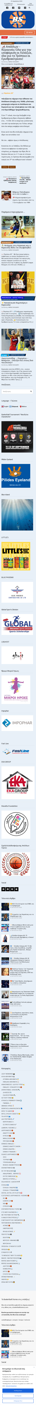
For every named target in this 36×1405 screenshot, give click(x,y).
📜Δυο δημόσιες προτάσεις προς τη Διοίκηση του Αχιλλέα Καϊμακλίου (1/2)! (21, 1014)
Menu (30, 32)
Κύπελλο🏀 (7, 1136)
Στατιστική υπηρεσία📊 (11, 1274)
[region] (18, 1385)
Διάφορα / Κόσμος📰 (9, 1128)
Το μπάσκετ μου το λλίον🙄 (11, 1255)
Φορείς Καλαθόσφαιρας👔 (10, 1263)
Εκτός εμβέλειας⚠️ (10, 1176)
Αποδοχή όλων (18, 1390)
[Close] (34, 1367)
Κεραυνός (12, 167)
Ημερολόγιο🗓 (8, 1228)
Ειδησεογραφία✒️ (9, 1095)
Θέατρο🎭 (6, 1237)
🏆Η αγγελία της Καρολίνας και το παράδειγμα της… (22, 915)
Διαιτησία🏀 (7, 1266)
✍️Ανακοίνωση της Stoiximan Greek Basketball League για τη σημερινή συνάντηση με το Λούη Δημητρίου (22, 993)
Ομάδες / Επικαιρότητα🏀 (12, 1087)
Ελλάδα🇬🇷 (5, 1185)
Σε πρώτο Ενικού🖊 (9, 1124)
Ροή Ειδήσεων (30, 4)
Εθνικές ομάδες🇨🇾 (8, 1144)
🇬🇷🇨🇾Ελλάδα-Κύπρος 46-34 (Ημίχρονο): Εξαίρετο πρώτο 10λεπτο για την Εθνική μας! (20, 960)
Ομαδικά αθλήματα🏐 (11, 1082)
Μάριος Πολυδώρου (13, 61)
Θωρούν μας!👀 (8, 1122)
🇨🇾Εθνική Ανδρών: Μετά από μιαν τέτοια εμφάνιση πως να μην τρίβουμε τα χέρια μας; (21, 926)
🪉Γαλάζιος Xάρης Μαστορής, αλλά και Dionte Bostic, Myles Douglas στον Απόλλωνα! (22, 1056)
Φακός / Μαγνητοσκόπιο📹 (11, 1258)
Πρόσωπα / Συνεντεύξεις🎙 (11, 1246)
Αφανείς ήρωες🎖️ (7, 1106)
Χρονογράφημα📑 (8, 1277)
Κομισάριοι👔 (8, 1269)
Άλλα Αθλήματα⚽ (8, 1076)
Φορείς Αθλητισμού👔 (9, 1261)
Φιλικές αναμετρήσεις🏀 (12, 1165)
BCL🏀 (5, 1198)
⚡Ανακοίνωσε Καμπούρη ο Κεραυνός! (14, 303)
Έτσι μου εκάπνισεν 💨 (9, 1212)
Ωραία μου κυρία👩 (8, 1282)
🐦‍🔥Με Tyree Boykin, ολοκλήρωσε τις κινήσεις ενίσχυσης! (21, 982)
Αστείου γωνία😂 (7, 1098)
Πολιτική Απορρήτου (11, 1386)
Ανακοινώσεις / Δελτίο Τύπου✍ (12, 297)
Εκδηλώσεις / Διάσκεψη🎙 (10, 1182)
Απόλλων (4, 167)
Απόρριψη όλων (18, 1401)
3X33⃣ (5, 1157)
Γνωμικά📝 (7, 1103)
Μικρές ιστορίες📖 (10, 1179)
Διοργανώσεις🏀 (7, 242)
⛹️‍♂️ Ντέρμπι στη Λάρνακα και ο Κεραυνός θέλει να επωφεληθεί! (16, 246)
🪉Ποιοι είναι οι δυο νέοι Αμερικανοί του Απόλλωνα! (19, 1045)
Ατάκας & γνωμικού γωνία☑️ (11, 1100)
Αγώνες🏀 (5, 355)
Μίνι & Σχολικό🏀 (9, 1138)
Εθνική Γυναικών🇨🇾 (10, 1152)
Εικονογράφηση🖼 (8, 1168)
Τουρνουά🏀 (7, 1159)
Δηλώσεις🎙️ (7, 1092)
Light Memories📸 (8, 1074)
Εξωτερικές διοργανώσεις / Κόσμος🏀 (15, 1195)
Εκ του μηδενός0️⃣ (8, 1171)
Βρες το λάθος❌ (7, 1111)
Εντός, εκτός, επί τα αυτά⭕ (11, 1193)
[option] (22, 37)
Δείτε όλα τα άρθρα (19, 194)
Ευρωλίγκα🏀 (7, 1206)
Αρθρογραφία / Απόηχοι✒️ (10, 1090)
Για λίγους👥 (5, 1116)
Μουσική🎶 (7, 1243)
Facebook (7, 8)
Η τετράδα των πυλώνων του (8, 4)
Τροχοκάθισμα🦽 (7, 43)
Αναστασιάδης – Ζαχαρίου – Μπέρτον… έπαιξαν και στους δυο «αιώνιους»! (17, 360)
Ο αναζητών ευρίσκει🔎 (10, 1217)
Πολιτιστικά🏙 (6, 1234)
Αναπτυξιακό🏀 (9, 1133)
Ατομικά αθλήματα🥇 (11, 1079)
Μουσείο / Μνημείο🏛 (11, 1240)
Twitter (19, 8)
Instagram (25, 8)
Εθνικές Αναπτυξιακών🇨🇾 (12, 1146)
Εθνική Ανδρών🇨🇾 (9, 1149)
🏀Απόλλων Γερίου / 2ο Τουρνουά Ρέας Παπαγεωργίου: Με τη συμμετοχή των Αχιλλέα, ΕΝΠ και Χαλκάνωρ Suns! (21, 971)
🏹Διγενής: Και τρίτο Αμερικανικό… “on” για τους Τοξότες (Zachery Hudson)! (19, 1035)
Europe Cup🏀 (8, 1201)
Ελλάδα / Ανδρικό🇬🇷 (10, 1187)
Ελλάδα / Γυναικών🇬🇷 (10, 1190)
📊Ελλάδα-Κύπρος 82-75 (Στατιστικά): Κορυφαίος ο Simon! (22, 936)
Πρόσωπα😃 (5, 1249)
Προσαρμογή (18, 1395)
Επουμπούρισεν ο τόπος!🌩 (11, 1209)
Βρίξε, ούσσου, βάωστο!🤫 (10, 1114)
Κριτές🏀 (6, 1271)
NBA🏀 (5, 1203)
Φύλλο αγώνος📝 (9, 1231)
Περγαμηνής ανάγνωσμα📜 (11, 1223)
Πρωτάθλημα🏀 (8, 1141)
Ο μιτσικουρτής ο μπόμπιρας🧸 (13, 1220)
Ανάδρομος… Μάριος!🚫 (12, 1173)
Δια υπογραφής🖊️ (7, 1119)
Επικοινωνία (21, 4)
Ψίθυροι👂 (5, 1279)
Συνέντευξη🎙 (6, 1252)
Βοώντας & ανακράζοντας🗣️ (12, 1108)
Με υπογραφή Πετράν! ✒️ (10, 1215)
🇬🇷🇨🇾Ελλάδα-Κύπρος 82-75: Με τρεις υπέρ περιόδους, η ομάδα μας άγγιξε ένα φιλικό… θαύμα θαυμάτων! (21, 948)
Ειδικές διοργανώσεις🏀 (10, 1154)
